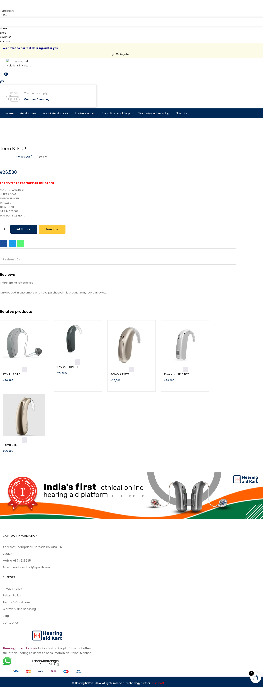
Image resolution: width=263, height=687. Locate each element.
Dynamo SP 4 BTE (176, 374)
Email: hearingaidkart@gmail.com (26, 567)
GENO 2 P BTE (120, 374)
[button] (131, 15)
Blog (6, 616)
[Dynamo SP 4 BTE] (185, 345)
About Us (182, 113)
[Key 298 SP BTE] (78, 341)
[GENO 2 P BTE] (131, 345)
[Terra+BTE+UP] (12, 243)
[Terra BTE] (24, 415)
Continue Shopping (37, 99)
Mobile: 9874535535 (17, 561)
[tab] (11, 260)
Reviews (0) (11, 259)
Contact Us (11, 623)
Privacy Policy (12, 589)
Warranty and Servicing (153, 113)
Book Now (52, 229)
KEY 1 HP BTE (11, 374)
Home (10, 113)
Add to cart (23, 229)
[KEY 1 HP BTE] (24, 345)
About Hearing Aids (56, 113)
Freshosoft (157, 683)
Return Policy (12, 595)
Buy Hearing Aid (85, 113)
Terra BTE (10, 445)
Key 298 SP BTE (68, 367)
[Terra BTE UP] (3, 243)
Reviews (24, 156)
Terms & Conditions (16, 602)
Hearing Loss (28, 113)
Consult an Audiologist (117, 113)
